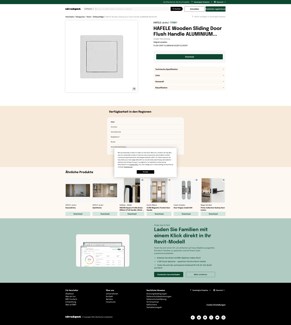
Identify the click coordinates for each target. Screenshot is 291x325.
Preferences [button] (128, 167)
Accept (145, 172)
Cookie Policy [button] (133, 164)
